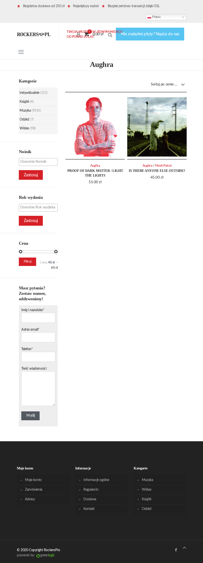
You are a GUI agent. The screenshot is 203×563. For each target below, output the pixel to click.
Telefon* (27, 349)
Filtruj (27, 261)
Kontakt (89, 509)
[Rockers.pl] (34, 34)
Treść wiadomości (33, 368)
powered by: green (36, 555)
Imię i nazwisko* (32, 310)
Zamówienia (33, 489)
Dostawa (89, 499)
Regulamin (90, 489)
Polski (155, 17)
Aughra (95, 165)
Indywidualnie (29, 93)
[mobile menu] (21, 52)
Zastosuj (31, 175)
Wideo (24, 128)
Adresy (30, 499)
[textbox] (39, 162)
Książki (24, 101)
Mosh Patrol (163, 165)
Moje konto (33, 480)
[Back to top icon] (184, 548)
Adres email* (30, 329)
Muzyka (25, 110)
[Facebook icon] (176, 550)
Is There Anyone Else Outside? (157, 171)
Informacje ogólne (96, 480)
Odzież (24, 119)
